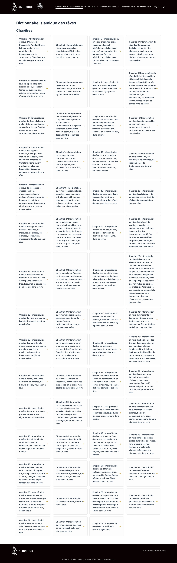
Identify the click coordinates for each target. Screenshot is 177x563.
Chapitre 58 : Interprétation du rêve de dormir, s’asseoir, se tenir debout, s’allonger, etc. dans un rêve (70, 526)
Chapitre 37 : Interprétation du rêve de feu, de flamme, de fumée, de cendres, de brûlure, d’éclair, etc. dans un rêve (33, 381)
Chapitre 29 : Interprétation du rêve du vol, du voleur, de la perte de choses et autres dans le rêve (33, 319)
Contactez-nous (144, 7)
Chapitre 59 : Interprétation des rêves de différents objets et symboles (106, 526)
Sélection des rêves (108, 7)
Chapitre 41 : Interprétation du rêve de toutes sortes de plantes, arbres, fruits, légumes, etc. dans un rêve (33, 413)
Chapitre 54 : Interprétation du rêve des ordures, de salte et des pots (70, 501)
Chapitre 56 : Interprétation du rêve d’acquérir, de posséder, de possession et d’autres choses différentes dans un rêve (143, 501)
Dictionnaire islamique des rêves (69, 7)
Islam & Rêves (90, 7)
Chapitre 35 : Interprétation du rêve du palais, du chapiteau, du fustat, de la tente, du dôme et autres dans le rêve (106, 349)
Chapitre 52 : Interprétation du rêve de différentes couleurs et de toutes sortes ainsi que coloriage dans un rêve (143, 473)
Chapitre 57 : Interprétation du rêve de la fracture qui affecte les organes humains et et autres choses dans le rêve (33, 526)
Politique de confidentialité (154, 551)
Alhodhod (25, 6)
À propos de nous (128, 7)
